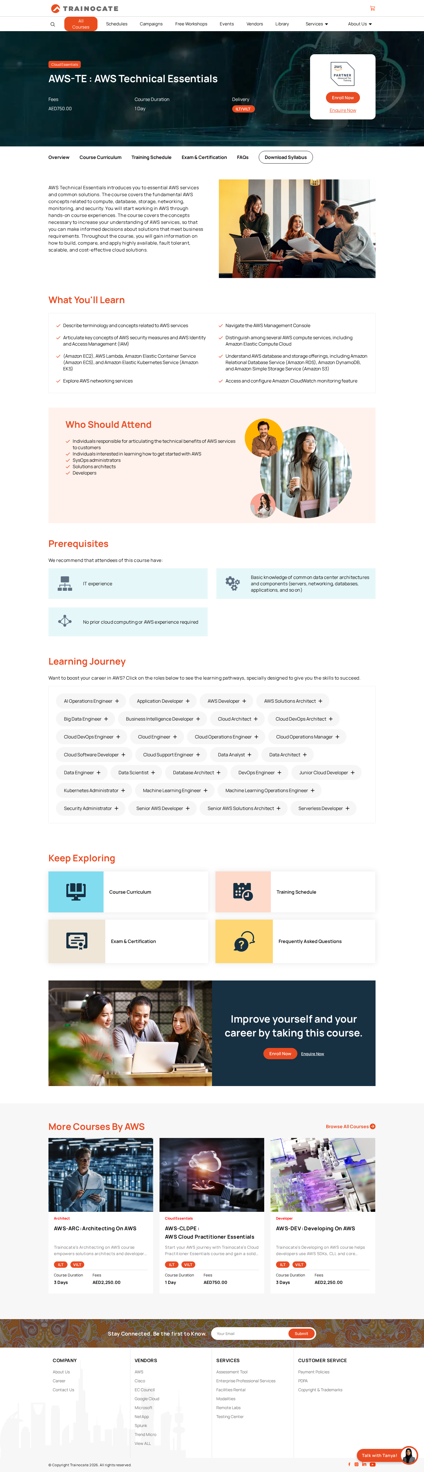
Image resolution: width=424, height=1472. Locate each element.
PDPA (303, 1380)
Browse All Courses (348, 1126)
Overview (59, 157)
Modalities (225, 1398)
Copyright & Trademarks (320, 1389)
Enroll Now (343, 98)
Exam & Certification (204, 157)
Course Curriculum (100, 157)
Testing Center (230, 1416)
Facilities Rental (230, 1389)
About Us (357, 24)
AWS (139, 1372)
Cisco (140, 1380)
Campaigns (151, 24)
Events (227, 24)
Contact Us (63, 1389)
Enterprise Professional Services (245, 1380)
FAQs (243, 157)
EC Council (145, 1389)
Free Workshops (191, 24)
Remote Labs (228, 1407)
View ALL (143, 1443)
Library (282, 24)
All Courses (80, 24)
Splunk (141, 1425)
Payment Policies (313, 1372)
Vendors (255, 24)
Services (314, 24)
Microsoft (144, 1407)
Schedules (116, 24)
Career (59, 1380)
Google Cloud (147, 1398)
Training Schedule (152, 157)
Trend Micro (145, 1434)
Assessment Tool (231, 1372)
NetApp (142, 1416)
